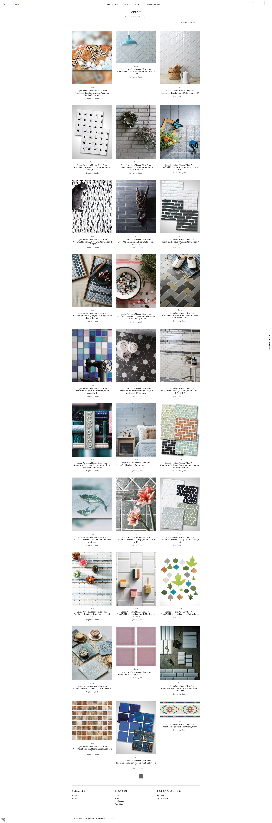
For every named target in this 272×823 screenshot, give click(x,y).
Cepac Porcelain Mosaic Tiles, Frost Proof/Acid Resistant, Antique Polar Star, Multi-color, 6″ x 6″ (92, 93)
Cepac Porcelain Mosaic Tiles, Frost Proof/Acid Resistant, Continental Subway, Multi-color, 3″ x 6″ (180, 315)
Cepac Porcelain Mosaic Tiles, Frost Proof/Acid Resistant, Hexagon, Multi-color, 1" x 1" (180, 539)
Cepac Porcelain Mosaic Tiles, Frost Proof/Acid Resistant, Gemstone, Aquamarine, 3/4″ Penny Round (180, 465)
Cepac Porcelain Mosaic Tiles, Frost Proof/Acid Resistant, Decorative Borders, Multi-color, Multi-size (92, 465)
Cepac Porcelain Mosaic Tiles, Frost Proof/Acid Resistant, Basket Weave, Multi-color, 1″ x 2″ (92, 167)
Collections (135, 17)
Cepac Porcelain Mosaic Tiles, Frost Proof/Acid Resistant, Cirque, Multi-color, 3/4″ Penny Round (92, 316)
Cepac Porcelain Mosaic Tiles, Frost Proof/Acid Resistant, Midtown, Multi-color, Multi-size (180, 688)
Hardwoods (153, 4)
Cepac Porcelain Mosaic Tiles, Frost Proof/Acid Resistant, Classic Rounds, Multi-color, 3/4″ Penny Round (136, 316)
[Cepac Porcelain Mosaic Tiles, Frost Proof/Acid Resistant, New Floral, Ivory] (180, 709)
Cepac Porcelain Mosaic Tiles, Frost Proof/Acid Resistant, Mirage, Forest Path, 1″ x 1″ (92, 749)
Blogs (74, 798)
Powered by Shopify (106, 818)
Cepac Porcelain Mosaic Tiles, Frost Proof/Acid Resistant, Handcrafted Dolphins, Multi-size (92, 539)
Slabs (138, 4)
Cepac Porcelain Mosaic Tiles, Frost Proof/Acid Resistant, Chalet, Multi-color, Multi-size (136, 242)
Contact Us (76, 796)
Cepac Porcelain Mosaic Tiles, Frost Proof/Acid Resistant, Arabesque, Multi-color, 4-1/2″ (136, 71)
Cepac (92, 87)
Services (111, 4)
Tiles (125, 4)
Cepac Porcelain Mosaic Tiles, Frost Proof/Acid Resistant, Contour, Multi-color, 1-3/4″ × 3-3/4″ (180, 391)
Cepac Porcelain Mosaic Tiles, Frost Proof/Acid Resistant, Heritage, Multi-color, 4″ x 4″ (136, 539)
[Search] (262, 3)
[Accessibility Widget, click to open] (3, 820)
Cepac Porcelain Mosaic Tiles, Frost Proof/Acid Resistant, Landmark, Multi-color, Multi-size (136, 614)
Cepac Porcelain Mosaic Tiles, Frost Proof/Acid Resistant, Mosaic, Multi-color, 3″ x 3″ (136, 763)
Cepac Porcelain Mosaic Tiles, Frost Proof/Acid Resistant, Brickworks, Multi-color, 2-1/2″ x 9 (135, 167)
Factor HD (93, 818)
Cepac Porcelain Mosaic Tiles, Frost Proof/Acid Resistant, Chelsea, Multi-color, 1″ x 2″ (180, 242)
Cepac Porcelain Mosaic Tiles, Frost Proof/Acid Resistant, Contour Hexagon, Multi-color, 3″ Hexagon (136, 391)
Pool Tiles (119, 804)
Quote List (267, 6)
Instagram (163, 798)
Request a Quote (92, 98)
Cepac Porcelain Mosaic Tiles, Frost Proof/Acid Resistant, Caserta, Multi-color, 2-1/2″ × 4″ (180, 167)
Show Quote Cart (270, 343)
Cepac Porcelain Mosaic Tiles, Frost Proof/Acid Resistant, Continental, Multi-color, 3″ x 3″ (92, 391)
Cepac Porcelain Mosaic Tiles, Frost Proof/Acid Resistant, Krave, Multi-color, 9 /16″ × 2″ (92, 614)
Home (127, 17)
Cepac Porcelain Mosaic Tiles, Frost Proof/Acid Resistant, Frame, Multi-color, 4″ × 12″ (135, 465)
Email (161, 796)
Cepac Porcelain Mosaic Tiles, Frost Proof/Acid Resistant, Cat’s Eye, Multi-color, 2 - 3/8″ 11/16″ (92, 242)
